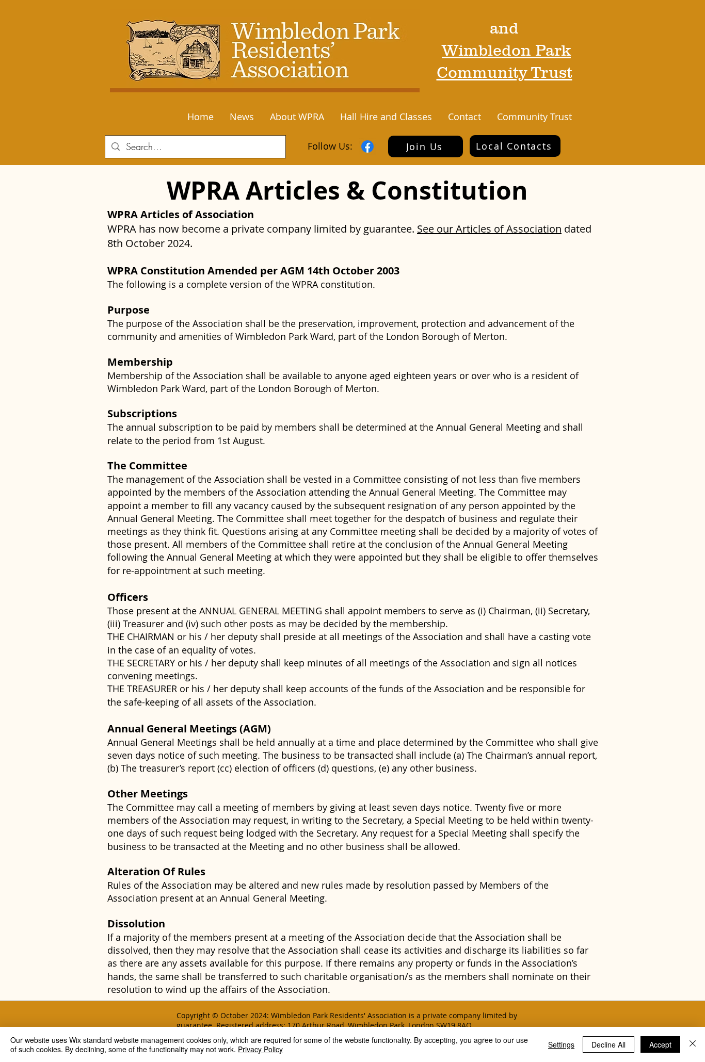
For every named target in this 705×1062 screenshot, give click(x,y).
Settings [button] (561, 1044)
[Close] (692, 1044)
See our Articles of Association (489, 229)
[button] (241, 117)
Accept (660, 1044)
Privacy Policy (260, 1049)
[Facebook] (367, 146)
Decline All (608, 1044)
